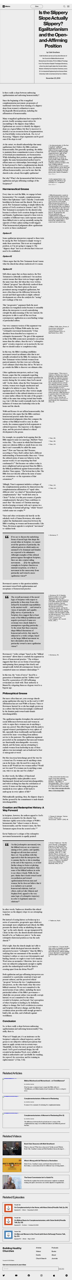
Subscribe (61, 1269)
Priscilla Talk (17, 1205)
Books (54, 1251)
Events (38, 1255)
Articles (38, 1248)
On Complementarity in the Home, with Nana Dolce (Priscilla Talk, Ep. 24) (41, 1207)
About (54, 1255)
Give (36, 6)
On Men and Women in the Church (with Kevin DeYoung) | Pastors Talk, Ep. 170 (39, 1235)
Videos (38, 1251)
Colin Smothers (54, 52)
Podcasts (55, 1248)
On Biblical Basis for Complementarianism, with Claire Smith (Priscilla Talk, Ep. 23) (40, 1221)
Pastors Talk (17, 1231)
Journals (55, 1258)
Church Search (41, 1258)
